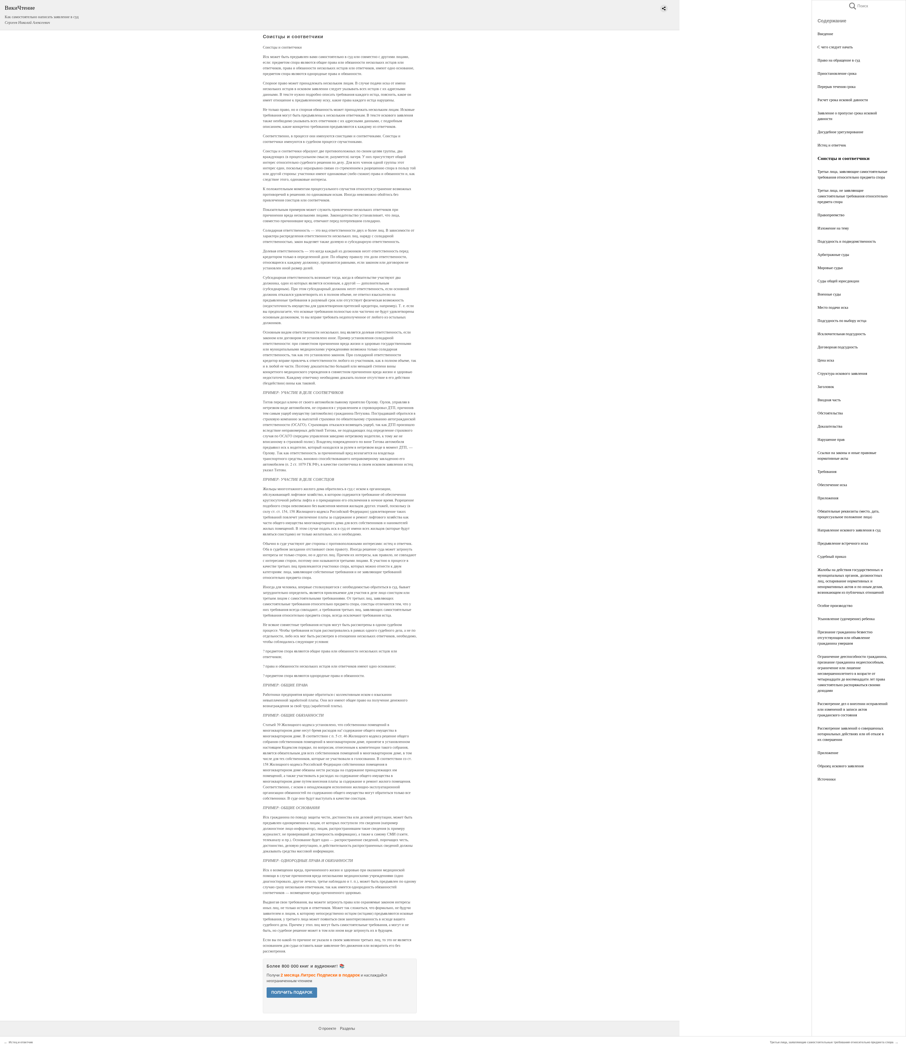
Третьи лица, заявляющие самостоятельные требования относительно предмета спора (831, 1042)
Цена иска (826, 360)
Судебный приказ (832, 556)
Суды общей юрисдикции (838, 280)
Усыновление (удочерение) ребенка (846, 618)
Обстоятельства (830, 412)
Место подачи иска (833, 307)
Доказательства (830, 426)
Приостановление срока (837, 73)
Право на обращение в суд (839, 60)
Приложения (828, 497)
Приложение (828, 752)
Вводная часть (829, 399)
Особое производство (835, 605)
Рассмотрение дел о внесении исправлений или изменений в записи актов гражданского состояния (853, 709)
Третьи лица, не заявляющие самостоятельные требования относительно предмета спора (853, 196)
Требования (827, 471)
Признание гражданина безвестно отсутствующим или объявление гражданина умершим (845, 637)
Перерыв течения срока (837, 86)
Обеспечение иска (832, 484)
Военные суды (829, 294)
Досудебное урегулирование (840, 131)
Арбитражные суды (833, 254)
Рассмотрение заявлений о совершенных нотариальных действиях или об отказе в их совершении (851, 734)
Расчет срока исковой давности (843, 99)
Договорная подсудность (838, 346)
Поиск (858, 6)
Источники (827, 779)
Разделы (347, 1029)
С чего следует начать (835, 46)
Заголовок (826, 386)
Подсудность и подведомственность (847, 241)
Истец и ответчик (832, 144)
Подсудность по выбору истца (842, 320)
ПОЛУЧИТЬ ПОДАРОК (291, 992)
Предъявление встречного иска (843, 543)
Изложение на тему (833, 227)
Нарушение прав (831, 439)
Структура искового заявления (842, 373)
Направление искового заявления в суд (849, 529)
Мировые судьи (830, 267)
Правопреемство (831, 214)
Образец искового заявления (841, 765)
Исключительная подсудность (842, 333)
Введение (825, 33)
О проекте (327, 1029)
